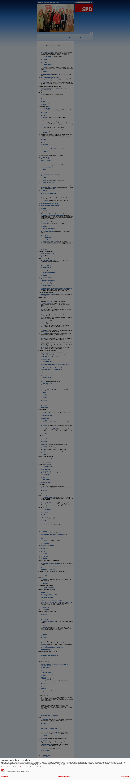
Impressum (46, 766)
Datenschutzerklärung (25, 766)
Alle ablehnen (4, 776)
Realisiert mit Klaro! (125, 778)
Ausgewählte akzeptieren (64, 776)
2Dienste (7, 773)
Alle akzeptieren (124, 776)
